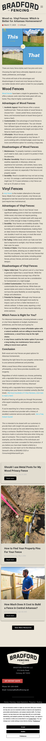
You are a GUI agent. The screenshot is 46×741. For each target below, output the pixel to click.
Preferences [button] (36, 721)
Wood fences (7, 93)
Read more (10, 478)
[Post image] (23, 514)
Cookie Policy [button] (32, 719)
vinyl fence (8, 193)
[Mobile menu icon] (42, 7)
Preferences (23, 736)
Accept (23, 727)
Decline (23, 731)
